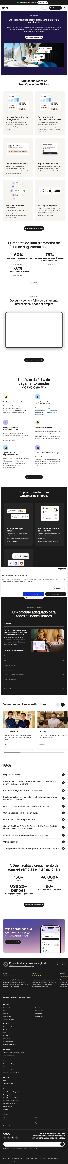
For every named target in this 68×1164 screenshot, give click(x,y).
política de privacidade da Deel (19, 1148)
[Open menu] (64, 8)
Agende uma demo (55, 7)
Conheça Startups (12, 541)
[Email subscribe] (62, 1144)
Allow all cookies (55, 594)
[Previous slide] (58, 705)
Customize (33, 594)
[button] (34, 624)
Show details (58, 588)
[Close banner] (65, 3)
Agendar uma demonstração (34, 904)
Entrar (44, 7)
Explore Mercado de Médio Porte (47, 541)
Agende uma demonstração (34, 37)
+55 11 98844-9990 (42, 2)
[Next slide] (63, 705)
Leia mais (7, 744)
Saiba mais (34, 282)
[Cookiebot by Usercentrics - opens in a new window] (59, 569)
